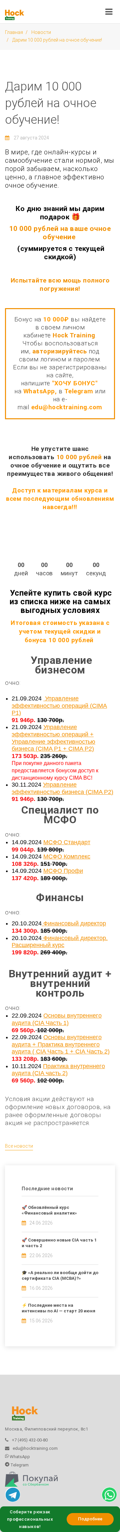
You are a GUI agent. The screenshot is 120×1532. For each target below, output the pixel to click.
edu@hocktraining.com (66, 407)
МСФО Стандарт (66, 842)
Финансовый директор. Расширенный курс (60, 942)
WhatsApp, (41, 391)
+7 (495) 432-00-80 (30, 1439)
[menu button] (109, 10)
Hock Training (74, 335)
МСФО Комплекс (66, 856)
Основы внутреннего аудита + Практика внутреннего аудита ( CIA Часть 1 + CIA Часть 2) (61, 1044)
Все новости (19, 1146)
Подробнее (90, 1518)
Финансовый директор (74, 923)
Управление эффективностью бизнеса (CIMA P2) (62, 788)
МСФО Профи (63, 870)
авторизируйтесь (59, 351)
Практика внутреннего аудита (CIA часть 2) (58, 1070)
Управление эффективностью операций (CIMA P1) (59, 705)
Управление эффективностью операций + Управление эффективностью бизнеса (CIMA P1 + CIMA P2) (53, 738)
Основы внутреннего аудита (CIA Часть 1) (57, 1019)
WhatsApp (19, 1456)
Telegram (19, 1464)
